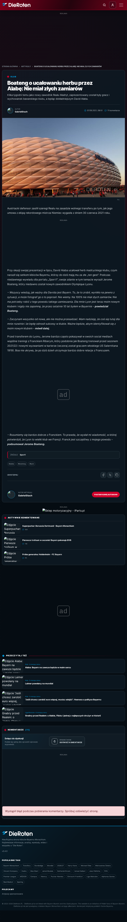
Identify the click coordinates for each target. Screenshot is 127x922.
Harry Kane (72, 866)
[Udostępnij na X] (110, 475)
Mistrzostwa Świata (103, 866)
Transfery (27, 866)
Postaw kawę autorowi (105, 495)
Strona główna (10, 66)
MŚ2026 (23, 876)
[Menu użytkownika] (112, 4)
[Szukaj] (104, 4)
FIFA (106, 871)
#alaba (11, 464)
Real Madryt (8, 882)
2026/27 (60, 866)
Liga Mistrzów (92, 876)
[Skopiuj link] (117, 475)
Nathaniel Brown (63, 871)
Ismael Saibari (79, 871)
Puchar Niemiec (57, 876)
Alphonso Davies (108, 876)
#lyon (32, 464)
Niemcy (44, 876)
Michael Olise (86, 866)
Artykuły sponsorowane (12, 894)
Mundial (50, 866)
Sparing (20, 882)
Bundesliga (39, 866)
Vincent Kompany (10, 871)
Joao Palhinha (94, 871)
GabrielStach (25, 495)
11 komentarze (113, 110)
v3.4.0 (4, 851)
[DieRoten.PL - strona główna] (16, 5)
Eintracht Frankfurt (75, 876)
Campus (33, 876)
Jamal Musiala (47, 871)
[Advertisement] (63, 38)
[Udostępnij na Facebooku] (103, 475)
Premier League (9, 876)
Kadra (24, 871)
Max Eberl (34, 871)
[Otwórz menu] (121, 5)
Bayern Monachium (11, 866)
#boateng (22, 464)
